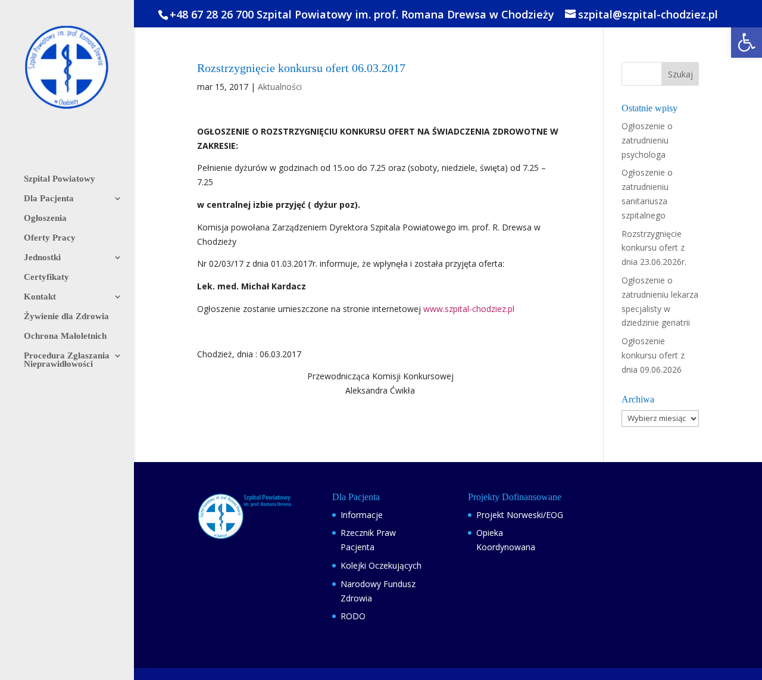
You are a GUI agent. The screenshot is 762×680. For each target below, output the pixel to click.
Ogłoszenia (45, 218)
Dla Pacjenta (49, 198)
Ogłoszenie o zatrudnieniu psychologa (647, 140)
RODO (353, 616)
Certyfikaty (46, 277)
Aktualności (280, 86)
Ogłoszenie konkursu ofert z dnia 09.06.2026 (653, 355)
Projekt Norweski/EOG (519, 514)
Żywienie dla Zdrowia (66, 316)
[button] (746, 42)
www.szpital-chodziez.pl (468, 308)
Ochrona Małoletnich (65, 336)
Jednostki (42, 257)
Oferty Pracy (50, 237)
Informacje (362, 514)
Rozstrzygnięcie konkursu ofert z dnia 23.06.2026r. (654, 248)
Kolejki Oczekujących (381, 565)
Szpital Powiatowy (59, 178)
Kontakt (40, 296)
